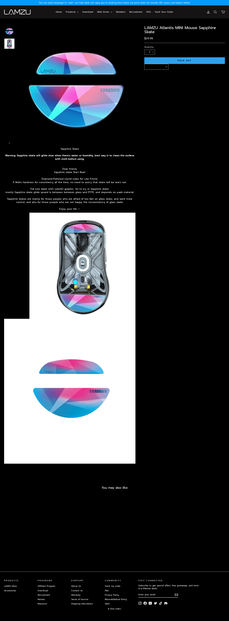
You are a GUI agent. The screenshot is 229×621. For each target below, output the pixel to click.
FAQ (148, 12)
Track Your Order (164, 12)
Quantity (149, 47)
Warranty (75, 594)
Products (71, 12)
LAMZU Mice (10, 586)
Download (87, 12)
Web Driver (103, 12)
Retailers (120, 12)
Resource (42, 603)
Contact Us (77, 590)
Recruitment (135, 12)
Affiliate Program (46, 586)
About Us (76, 586)
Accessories (10, 590)
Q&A (107, 603)
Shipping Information (82, 603)
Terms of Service (79, 599)
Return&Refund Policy (116, 599)
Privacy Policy (112, 594)
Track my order (113, 586)
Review (41, 599)
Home (59, 12)
